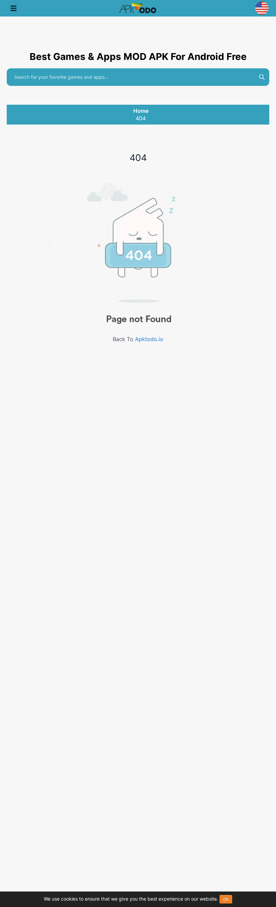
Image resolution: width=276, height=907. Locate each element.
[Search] (261, 77)
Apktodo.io (149, 339)
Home (140, 110)
